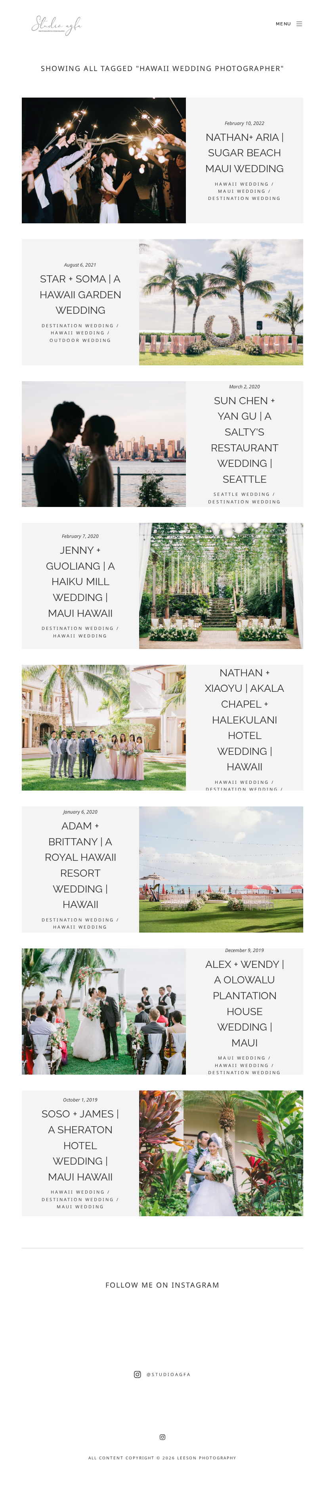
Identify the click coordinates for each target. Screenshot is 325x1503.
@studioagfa (169, 1374)
